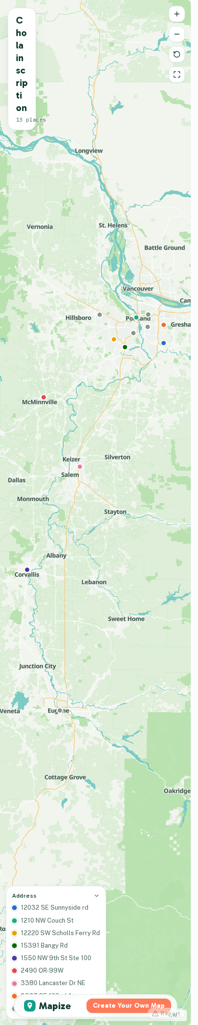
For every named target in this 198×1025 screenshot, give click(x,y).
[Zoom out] (177, 34)
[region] (95, 512)
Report (171, 1013)
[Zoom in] (177, 14)
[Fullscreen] (177, 74)
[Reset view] (177, 54)
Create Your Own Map (129, 1005)
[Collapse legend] (96, 895)
